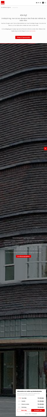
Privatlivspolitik (34, 413)
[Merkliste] (40, 2)
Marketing (24, 407)
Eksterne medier (25, 404)
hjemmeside (32, 31)
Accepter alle (38, 410)
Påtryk (30, 413)
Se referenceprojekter (23, 256)
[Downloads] (36, 2)
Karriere (26, 413)
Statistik (23, 401)
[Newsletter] (38, 2)
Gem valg (24, 410)
